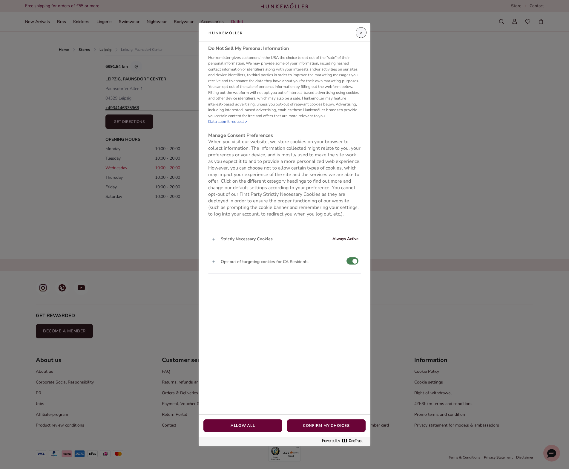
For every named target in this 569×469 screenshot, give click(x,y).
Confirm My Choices (326, 425)
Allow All (243, 425)
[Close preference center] (361, 32)
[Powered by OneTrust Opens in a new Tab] (344, 441)
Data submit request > (227, 122)
